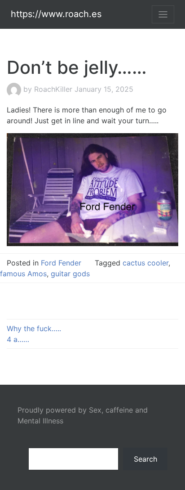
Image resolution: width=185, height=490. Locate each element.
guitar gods (70, 273)
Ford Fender (61, 262)
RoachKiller (53, 89)
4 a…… (18, 339)
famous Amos (23, 273)
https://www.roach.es (56, 14)
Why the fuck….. (34, 328)
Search (145, 458)
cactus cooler (145, 262)
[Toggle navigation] (163, 14)
